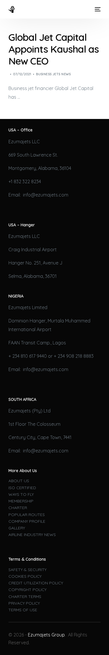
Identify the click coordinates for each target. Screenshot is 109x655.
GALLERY (16, 528)
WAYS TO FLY (21, 494)
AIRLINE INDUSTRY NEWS (32, 534)
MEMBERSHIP (20, 501)
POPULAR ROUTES (26, 514)
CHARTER (17, 507)
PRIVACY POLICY (24, 603)
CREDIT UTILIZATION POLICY (35, 583)
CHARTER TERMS (24, 596)
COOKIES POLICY (25, 576)
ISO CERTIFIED (22, 487)
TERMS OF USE (22, 609)
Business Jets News (53, 74)
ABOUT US (18, 480)
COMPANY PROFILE (26, 521)
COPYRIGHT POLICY (27, 589)
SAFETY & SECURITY (27, 569)
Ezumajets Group (46, 635)
